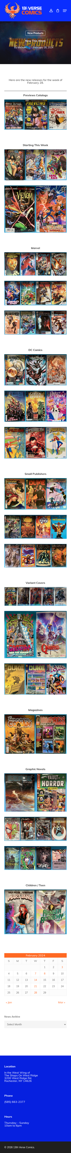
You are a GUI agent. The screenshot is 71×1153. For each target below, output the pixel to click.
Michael (22, 47)
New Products (35, 33)
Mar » (61, 1002)
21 (35, 986)
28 (35, 992)
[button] (65, 10)
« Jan (9, 1002)
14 (35, 979)
